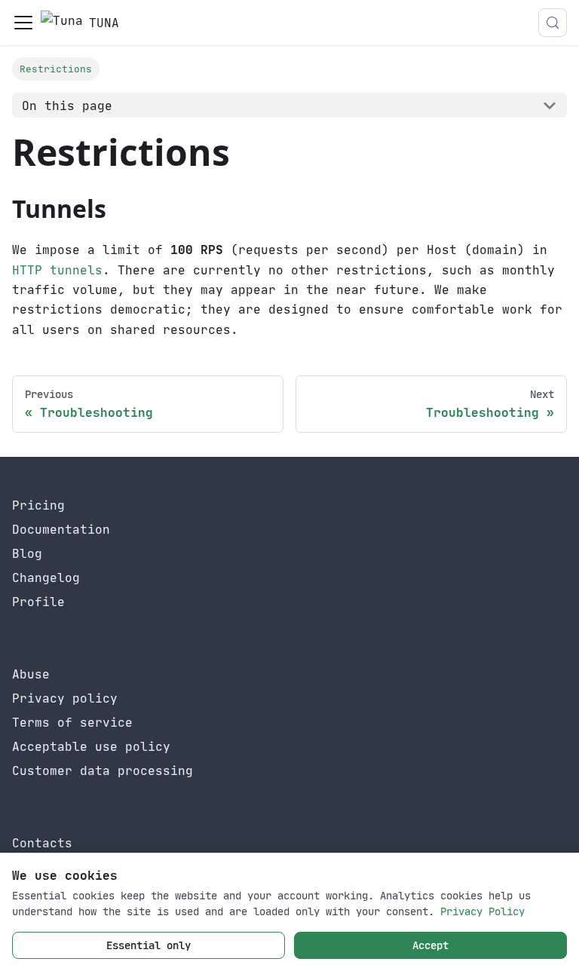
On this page (67, 105)
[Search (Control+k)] (552, 22)
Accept (430, 945)
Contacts (42, 842)
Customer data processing (102, 770)
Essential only (148, 945)
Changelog (46, 577)
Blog (27, 553)
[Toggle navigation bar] (23, 22)
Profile (38, 601)
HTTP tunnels (57, 269)
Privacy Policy (482, 911)
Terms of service (72, 722)
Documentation (61, 529)
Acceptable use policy (91, 746)
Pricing (38, 505)
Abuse (31, 674)
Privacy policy (65, 698)
